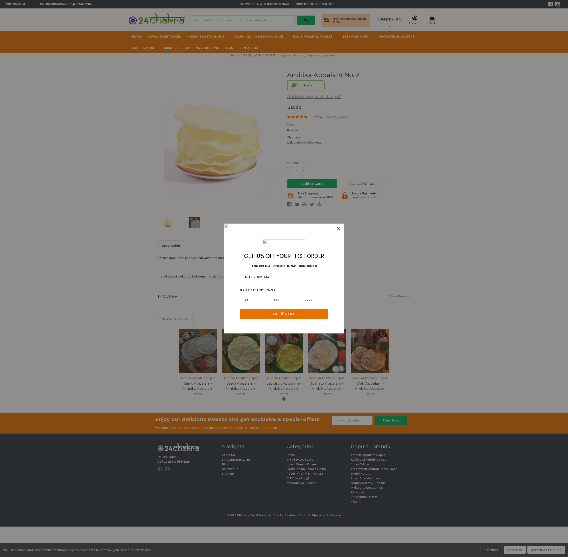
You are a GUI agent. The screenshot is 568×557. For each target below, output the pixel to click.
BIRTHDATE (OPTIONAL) (257, 290)
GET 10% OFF (284, 313)
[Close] (338, 229)
